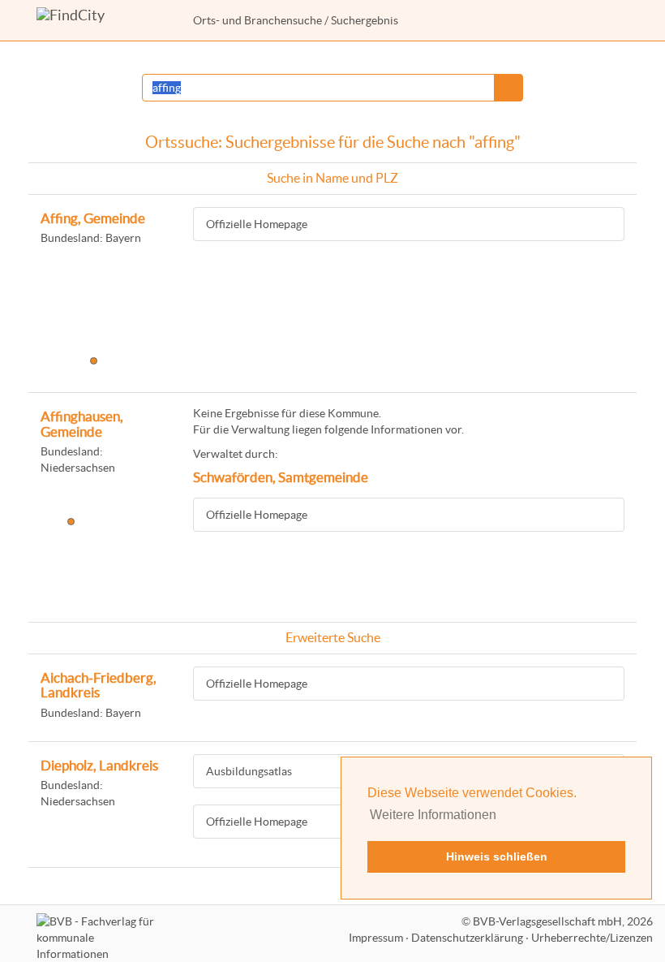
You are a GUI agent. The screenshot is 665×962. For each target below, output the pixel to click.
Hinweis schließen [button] (496, 856)
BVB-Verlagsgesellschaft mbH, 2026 (563, 921)
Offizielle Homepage (256, 224)
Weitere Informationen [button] (433, 815)
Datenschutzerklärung (467, 937)
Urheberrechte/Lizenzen (592, 937)
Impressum (376, 937)
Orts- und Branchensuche (257, 20)
